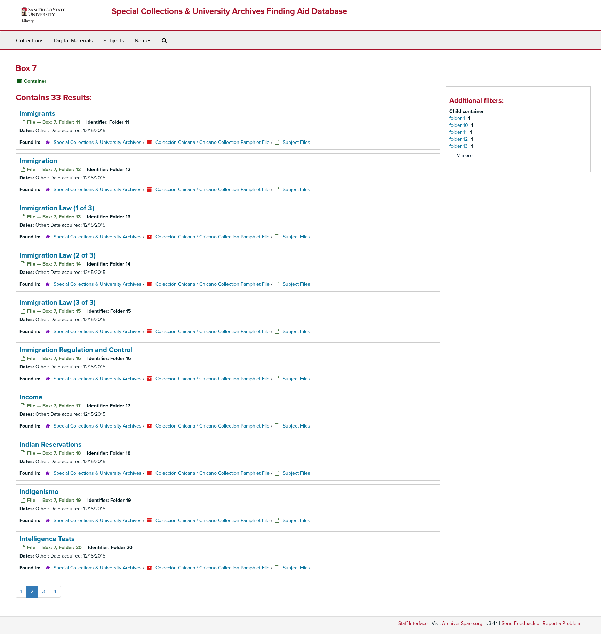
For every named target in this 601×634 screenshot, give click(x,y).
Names (143, 40)
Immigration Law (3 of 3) (57, 303)
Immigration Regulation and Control (75, 350)
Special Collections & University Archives (98, 142)
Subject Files (296, 142)
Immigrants (37, 113)
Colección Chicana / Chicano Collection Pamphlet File (212, 142)
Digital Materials (73, 40)
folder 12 (459, 139)
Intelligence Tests (47, 539)
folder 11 (458, 132)
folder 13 (459, 146)
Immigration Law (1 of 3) (56, 208)
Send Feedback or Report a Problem (541, 623)
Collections (29, 40)
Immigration (38, 161)
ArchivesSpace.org (462, 623)
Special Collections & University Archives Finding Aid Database (229, 11)
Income (30, 397)
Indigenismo (38, 492)
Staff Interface (413, 623)
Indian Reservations (50, 444)
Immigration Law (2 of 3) (57, 255)
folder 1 (457, 118)
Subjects (113, 40)
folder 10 (459, 125)
